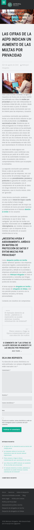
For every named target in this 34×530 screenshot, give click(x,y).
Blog (24, 495)
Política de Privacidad (9, 502)
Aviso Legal (5, 498)
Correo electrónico (8, 403)
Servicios (11, 492)
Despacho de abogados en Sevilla (13, 508)
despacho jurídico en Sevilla (17, 260)
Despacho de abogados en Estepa (13, 511)
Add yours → (17, 351)
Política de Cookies (18, 498)
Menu (3, 2)
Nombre (5, 395)
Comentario (6, 370)
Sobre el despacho (23, 492)
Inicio (4, 492)
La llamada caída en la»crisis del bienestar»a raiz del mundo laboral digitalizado (15, 453)
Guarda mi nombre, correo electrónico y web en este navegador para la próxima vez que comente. (17, 422)
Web (3, 410)
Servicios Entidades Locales (11, 495)
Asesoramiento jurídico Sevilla (12, 505)
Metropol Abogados (17, 275)
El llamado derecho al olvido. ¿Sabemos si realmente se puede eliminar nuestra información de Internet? (17, 470)
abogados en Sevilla (23, 286)
